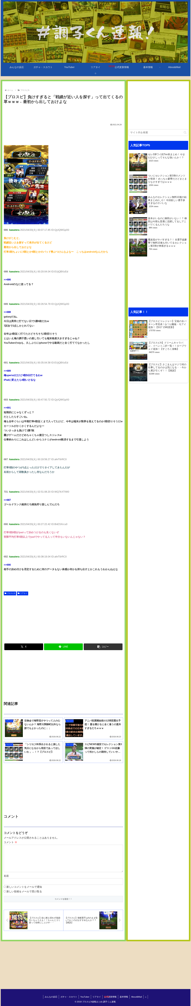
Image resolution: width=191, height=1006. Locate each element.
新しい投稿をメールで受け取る (24, 891)
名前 (6, 875)
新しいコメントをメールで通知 (24, 886)
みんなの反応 (51, 997)
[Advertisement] (63, 113)
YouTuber (84, 997)
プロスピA (11, 593)
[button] (103, 646)
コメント (10, 842)
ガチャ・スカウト (68, 997)
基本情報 (124, 997)
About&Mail (136, 997)
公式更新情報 (110, 997)
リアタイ (23, 593)
